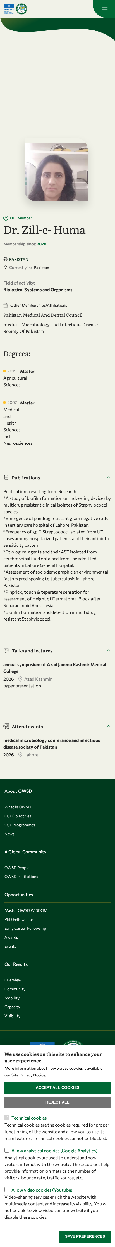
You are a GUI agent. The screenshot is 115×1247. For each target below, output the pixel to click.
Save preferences (85, 1236)
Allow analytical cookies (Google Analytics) (54, 1150)
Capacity (12, 1006)
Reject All (57, 1102)
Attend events (27, 726)
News (9, 833)
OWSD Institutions (21, 876)
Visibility (12, 1015)
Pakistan (18, 259)
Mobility (12, 997)
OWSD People (16, 867)
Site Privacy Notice (28, 1075)
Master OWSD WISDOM (25, 910)
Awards (11, 937)
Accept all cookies (57, 1087)
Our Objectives (17, 815)
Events (10, 946)
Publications (26, 477)
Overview (12, 980)
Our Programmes (19, 824)
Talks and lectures (32, 650)
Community (14, 988)
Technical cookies (29, 1117)
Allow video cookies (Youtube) (41, 1189)
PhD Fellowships (18, 919)
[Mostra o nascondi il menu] (104, 9)
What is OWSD (17, 806)
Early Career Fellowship (25, 928)
